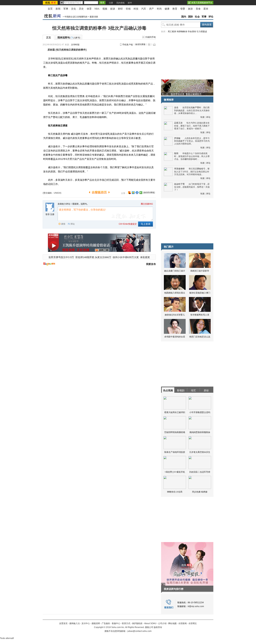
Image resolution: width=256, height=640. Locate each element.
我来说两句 (68, 37)
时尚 (159, 8)
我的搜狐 (120, 3)
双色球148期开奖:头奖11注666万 (93, 257)
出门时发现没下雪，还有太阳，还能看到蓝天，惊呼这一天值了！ (192, 187)
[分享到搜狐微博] (129, 192)
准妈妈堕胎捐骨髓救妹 (199, 432)
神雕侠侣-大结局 (174, 492)
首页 (50, 8)
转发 (202, 117)
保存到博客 (140, 44)
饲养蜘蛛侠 (182, 31)
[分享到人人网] (137, 192)
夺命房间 (192, 31)
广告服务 (106, 623)
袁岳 (176, 107)
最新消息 (94, 17)
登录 (47, 214)
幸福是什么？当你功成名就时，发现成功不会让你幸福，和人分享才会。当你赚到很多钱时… (192, 156)
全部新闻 (182, 623)
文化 (73, 8)
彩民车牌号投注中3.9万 (61, 257)
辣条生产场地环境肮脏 (174, 452)
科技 (136, 8)
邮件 (130, 3)
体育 (89, 8)
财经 (120, 8)
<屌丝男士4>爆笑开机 (175, 472)
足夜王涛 (178, 123)
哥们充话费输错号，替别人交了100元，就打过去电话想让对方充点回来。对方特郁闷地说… (192, 171)
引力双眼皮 (202, 31)
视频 (104, 8)
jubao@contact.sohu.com (139, 631)
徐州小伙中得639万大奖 (126, 257)
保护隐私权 (137, 623)
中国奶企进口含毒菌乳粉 (75, 17)
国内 (183, 16)
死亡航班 (172, 31)
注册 (111, 3)
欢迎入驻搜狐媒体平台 (201, 2)
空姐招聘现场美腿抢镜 (174, 432)
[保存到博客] (149, 192)
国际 (190, 16)
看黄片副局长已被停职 (174, 412)
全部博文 (192, 623)
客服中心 (116, 623)
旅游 (190, 8)
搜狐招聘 (96, 623)
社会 (197, 16)
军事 (65, 8)
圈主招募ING (147, 204)
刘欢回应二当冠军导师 (199, 472)
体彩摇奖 (145, 257)
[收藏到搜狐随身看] (140, 192)
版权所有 (158, 627)
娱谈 (112, 8)
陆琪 (176, 153)
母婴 (182, 8)
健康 (167, 8)
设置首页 (63, 623)
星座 (205, 8)
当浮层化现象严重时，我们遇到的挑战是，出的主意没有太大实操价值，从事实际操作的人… (192, 110)
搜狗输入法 (74, 623)
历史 (81, 8)
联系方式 (126, 623)
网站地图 (172, 623)
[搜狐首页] (50, 2)
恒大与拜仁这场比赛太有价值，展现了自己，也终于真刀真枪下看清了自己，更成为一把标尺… (192, 126)
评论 (210, 16)
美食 (198, 8)
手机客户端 (127, 44)
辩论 (73, 224)
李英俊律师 (179, 168)
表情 (63, 224)
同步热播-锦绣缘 (199, 492)
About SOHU (150, 623)
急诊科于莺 (179, 184)
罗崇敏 (177, 138)
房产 (151, 8)
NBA (96, 8)
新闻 (58, 8)
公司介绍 (162, 623)
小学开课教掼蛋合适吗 (199, 412)
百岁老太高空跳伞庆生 (199, 452)
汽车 (143, 8)
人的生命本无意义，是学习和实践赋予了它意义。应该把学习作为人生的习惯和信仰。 (192, 141)
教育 (174, 8)
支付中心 (86, 623)
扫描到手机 (150, 37)
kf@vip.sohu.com (196, 606)
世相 (128, 8)
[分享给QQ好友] (133, 192)
